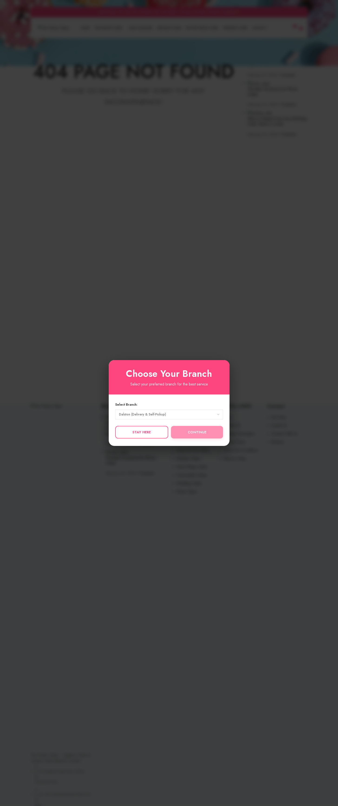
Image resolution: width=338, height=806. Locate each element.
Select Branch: (126, 404)
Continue (197, 432)
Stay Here (141, 432)
